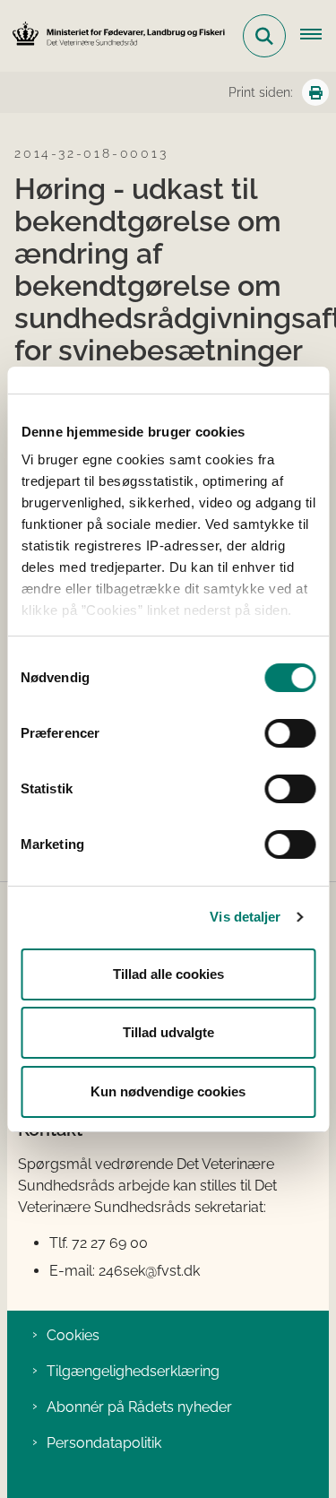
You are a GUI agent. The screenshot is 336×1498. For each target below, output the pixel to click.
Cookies (73, 1335)
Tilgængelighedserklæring (133, 1371)
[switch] (289, 733)
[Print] (315, 92)
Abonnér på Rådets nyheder (139, 1407)
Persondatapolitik (104, 1442)
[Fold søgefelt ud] (264, 35)
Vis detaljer (245, 916)
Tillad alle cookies (168, 974)
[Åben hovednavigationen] (318, 35)
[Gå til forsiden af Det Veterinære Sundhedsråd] (113, 35)
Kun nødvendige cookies (168, 1091)
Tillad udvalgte (168, 1032)
